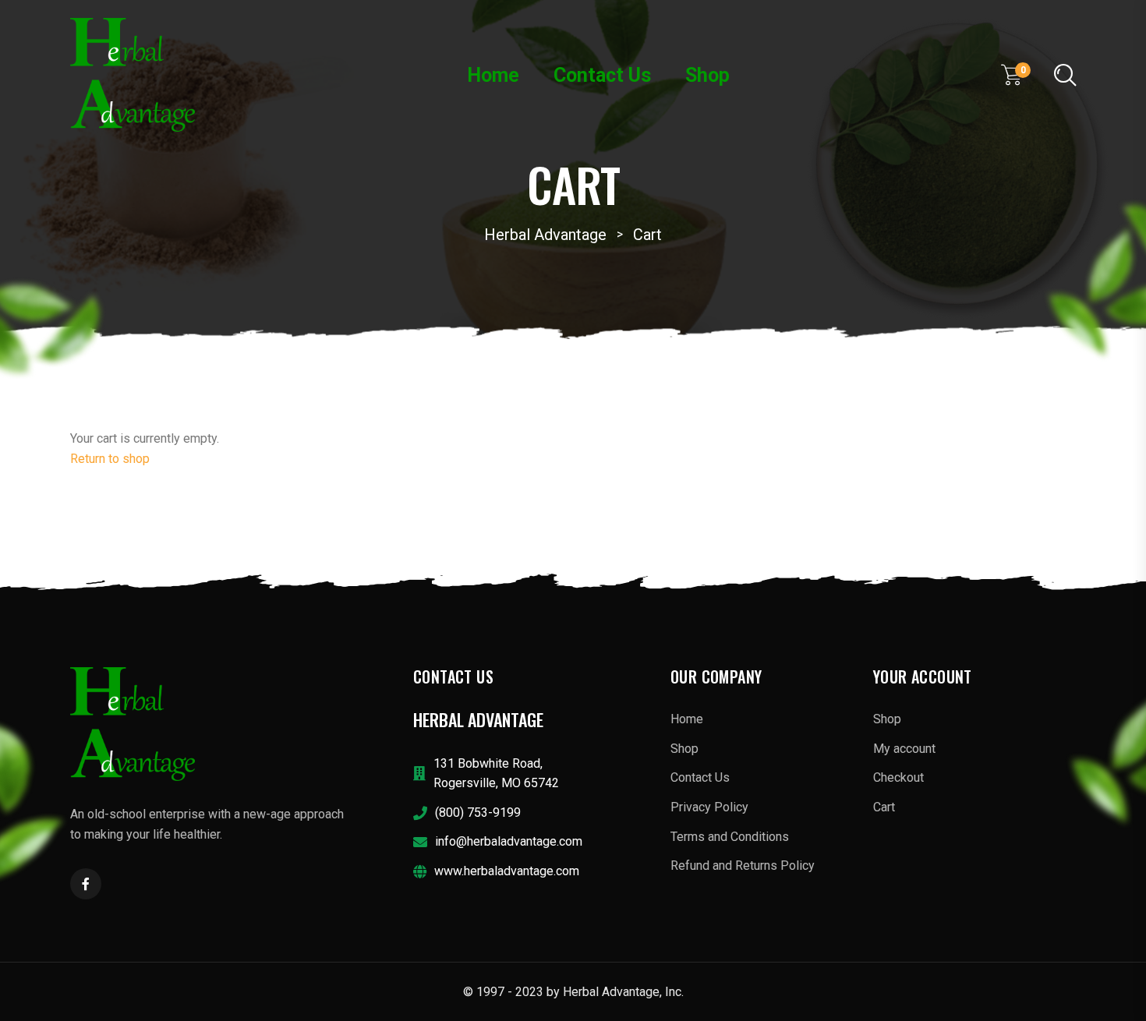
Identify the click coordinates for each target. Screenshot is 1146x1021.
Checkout (898, 777)
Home (493, 75)
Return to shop (110, 458)
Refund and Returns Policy (742, 865)
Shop (707, 75)
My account (904, 748)
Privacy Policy (709, 807)
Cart (884, 807)
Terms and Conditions (729, 836)
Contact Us (602, 75)
